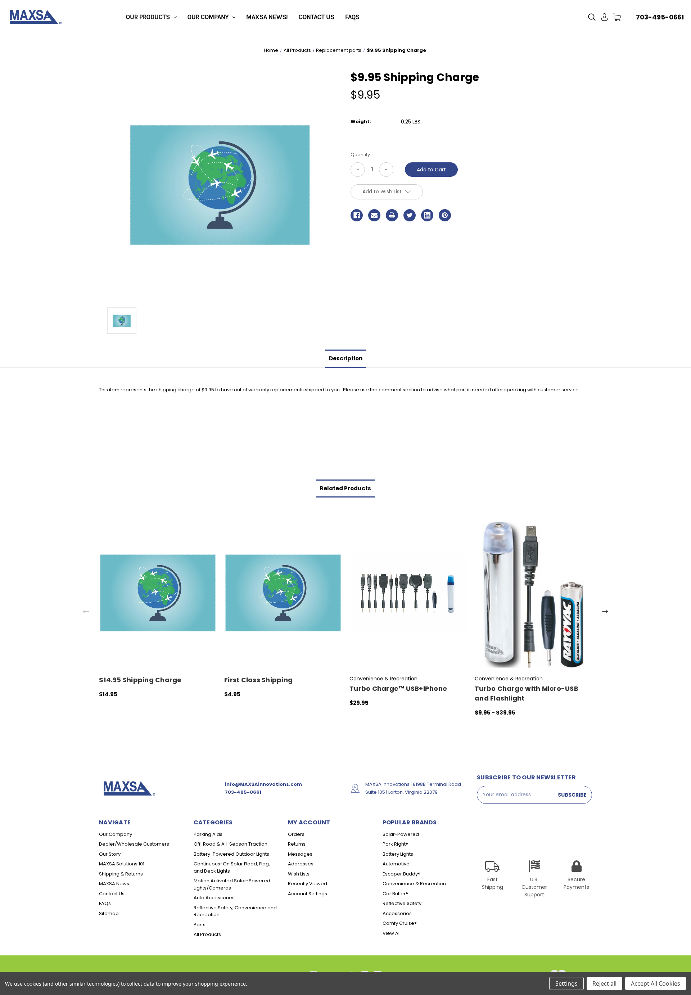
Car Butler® (395, 893)
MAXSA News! (267, 17)
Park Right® (395, 844)
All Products (207, 934)
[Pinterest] (445, 215)
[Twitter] (409, 215)
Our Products (148, 17)
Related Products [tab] (345, 488)
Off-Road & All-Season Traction (230, 844)
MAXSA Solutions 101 (121, 863)
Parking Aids (208, 834)
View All (392, 933)
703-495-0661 (660, 17)
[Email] (374, 215)
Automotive (396, 863)
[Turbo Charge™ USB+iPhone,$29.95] (408, 593)
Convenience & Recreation (414, 883)
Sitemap (109, 913)
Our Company (208, 17)
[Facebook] (357, 215)
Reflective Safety (402, 903)
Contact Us (316, 17)
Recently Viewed (307, 883)
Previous (86, 611)
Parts (200, 924)
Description (345, 358)
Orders (296, 834)
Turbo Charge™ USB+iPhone (398, 688)
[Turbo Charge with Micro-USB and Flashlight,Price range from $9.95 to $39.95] (533, 593)
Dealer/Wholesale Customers (134, 844)
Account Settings (307, 893)
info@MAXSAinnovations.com (263, 784)
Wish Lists (299, 873)
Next (605, 611)
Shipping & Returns (121, 873)
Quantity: (361, 154)
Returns (297, 844)
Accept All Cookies (655, 983)
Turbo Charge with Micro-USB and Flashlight (526, 693)
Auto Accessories (214, 897)
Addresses (300, 863)
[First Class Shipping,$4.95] (283, 593)
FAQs (352, 17)
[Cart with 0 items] (617, 17)
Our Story (110, 854)
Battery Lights (398, 854)
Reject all (604, 983)
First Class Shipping (258, 679)
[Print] (392, 215)
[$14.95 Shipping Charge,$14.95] (158, 593)
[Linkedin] (427, 215)
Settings (566, 983)
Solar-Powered (401, 834)
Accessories (397, 913)
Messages (300, 854)
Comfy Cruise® (400, 923)
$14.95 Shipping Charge (140, 679)
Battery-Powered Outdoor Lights (231, 854)
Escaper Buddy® (401, 873)
